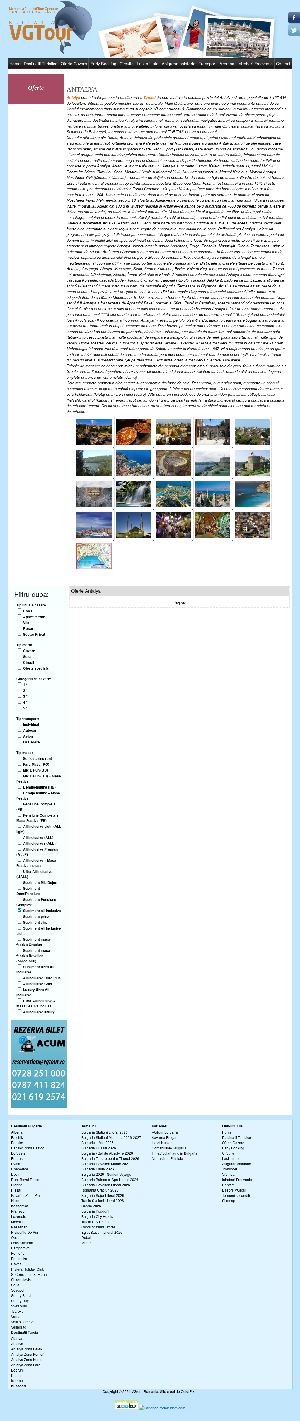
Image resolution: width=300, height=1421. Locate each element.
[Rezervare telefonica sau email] (39, 1106)
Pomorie (18, 1253)
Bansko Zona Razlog (28, 1147)
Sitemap (228, 1200)
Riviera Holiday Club (27, 1268)
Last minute (147, 63)
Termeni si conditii (236, 1195)
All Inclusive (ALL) (38, 837)
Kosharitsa (19, 1205)
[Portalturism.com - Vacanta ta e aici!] (162, 1407)
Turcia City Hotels (95, 1221)
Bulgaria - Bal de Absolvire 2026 (107, 1153)
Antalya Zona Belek (26, 1348)
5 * (25, 708)
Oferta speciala (36, 668)
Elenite (16, 1184)
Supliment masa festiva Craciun (33, 942)
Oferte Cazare (74, 63)
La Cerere (31, 742)
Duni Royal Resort (25, 1179)
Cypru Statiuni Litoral (98, 1226)
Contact (283, 63)
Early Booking (103, 63)
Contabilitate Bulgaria (169, 1147)
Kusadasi (18, 1385)
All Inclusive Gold (37, 983)
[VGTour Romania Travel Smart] (50, 52)
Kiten (15, 1200)
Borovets (18, 1153)
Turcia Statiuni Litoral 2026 (102, 1200)
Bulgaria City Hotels (97, 1216)
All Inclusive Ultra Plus (42, 978)
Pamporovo (20, 1247)
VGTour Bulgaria (165, 1131)
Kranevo (18, 1211)
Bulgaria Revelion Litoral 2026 (105, 1184)
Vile (26, 622)
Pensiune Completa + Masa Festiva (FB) (37, 818)
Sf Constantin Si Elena (29, 1274)
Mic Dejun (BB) (35, 770)
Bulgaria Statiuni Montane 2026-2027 (111, 1137)
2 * (25, 690)
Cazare (29, 650)
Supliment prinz (36, 916)
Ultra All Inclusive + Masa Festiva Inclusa (35, 1003)
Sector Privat (34, 634)
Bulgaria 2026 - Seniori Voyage (106, 1174)
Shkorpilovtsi (21, 1279)
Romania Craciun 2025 (100, 1189)
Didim (16, 1375)
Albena (17, 1131)
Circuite (127, 63)
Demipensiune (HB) (39, 787)
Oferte (36, 87)
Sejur (27, 656)
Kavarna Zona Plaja (27, 1195)
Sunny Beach (22, 1295)
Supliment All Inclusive (42, 910)
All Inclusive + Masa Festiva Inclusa (36, 863)
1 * (25, 684)
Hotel (27, 610)
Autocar (30, 730)
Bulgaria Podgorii (95, 1211)
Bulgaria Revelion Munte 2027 (105, 1163)
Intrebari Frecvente (255, 63)
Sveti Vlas (19, 1305)
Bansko (17, 1142)
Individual (31, 724)
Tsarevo (17, 1311)
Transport (208, 63)
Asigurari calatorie (178, 63)
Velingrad (18, 1326)
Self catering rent (37, 758)
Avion (28, 736)
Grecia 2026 (91, 1205)
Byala (15, 1163)
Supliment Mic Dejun (40, 882)
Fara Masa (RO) (36, 764)
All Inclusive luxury (39, 1011)
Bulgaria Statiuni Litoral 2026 (104, 1131)
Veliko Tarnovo (23, 1321)
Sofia (15, 1284)
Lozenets (18, 1216)
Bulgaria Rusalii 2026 (98, 1147)
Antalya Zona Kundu (27, 1359)
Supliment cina (35, 922)
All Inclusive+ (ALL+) (40, 843)
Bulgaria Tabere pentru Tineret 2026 (110, 1158)
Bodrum (17, 1369)
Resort (29, 628)
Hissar (16, 1189)
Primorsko (19, 1258)
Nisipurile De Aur (24, 1232)
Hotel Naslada (163, 1142)
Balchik (17, 1137)
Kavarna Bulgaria (166, 1137)
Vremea (227, 63)
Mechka (17, 1221)
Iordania (88, 1242)
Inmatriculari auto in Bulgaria (174, 1153)
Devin (16, 1174)
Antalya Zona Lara (25, 1364)
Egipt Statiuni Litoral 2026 (101, 1232)
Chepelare (19, 1168)
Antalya (17, 1343)
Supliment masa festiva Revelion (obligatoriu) (33, 956)
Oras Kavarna (22, 1242)
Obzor (16, 1237)
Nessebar (19, 1226)
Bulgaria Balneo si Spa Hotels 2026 (109, 1179)
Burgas (17, 1158)
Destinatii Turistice (40, 63)
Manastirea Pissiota (167, 1158)
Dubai (86, 1237)
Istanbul (17, 1380)
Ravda (16, 1263)
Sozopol (17, 1290)
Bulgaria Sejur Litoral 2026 (102, 1195)
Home (15, 63)
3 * (25, 696)
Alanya (16, 1338)
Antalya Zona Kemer (27, 1354)
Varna (16, 1316)
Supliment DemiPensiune (28, 891)
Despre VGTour (234, 1189)
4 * (25, 702)
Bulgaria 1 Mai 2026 (97, 1142)
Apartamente (34, 616)
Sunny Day (20, 1300)
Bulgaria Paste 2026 (97, 1168)
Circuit (28, 662)
